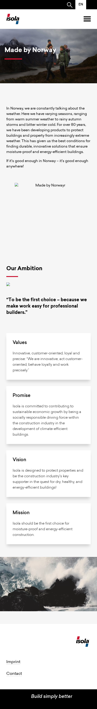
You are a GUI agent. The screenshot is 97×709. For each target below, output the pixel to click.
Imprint (13, 662)
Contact (14, 674)
